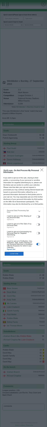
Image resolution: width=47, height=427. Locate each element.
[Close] (42, 170)
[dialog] (23, 213)
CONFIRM (14, 254)
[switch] (38, 217)
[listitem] (23, 211)
